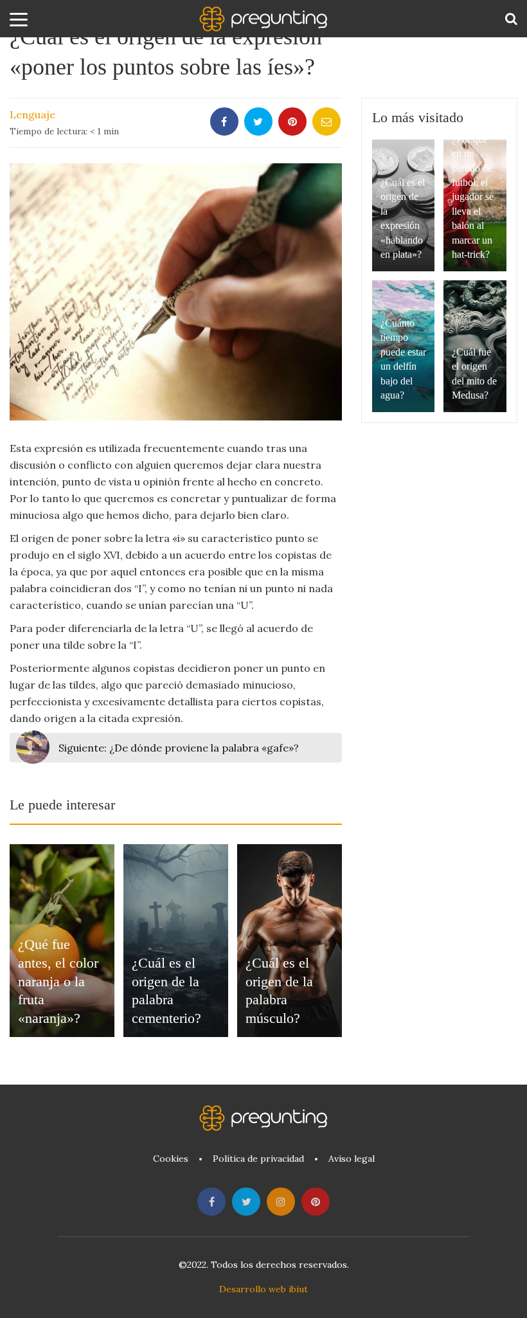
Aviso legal (351, 1158)
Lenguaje (32, 114)
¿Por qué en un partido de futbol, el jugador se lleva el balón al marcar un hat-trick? (473, 197)
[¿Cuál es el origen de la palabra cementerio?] (175, 940)
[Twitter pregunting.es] (246, 1201)
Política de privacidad (258, 1158)
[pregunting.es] (263, 19)
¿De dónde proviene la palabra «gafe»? (178, 747)
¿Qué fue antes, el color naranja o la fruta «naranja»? (58, 980)
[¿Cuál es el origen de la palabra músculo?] (289, 940)
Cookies (170, 1158)
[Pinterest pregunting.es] (315, 1201)
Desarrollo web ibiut (263, 1289)
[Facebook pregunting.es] (211, 1201)
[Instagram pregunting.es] (280, 1201)
